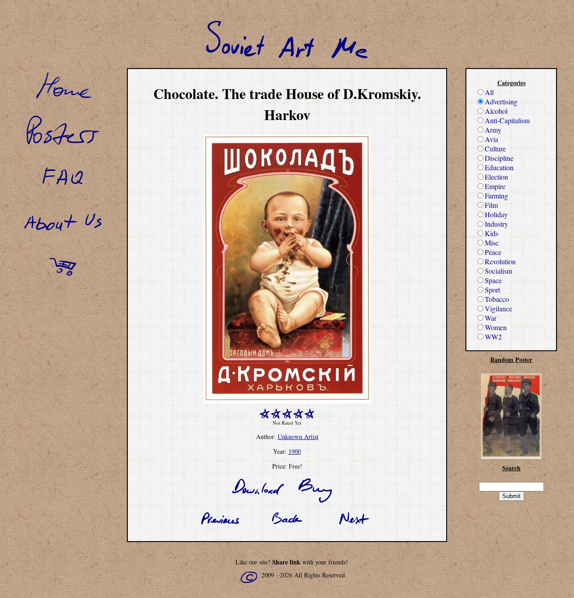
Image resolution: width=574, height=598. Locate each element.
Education (499, 167)
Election (496, 176)
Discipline (499, 158)
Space (493, 280)
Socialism (498, 270)
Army (493, 129)
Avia (491, 139)
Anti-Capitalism (507, 120)
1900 (294, 451)
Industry (496, 223)
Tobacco (497, 299)
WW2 (493, 336)
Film (491, 205)
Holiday (496, 214)
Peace (493, 252)
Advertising (501, 101)
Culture (495, 148)
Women (496, 327)
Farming (496, 195)
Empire (495, 186)
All (489, 92)
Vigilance (498, 308)
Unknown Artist (298, 436)
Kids (491, 233)
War (490, 318)
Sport (492, 289)
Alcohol (496, 111)
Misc (492, 242)
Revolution (500, 261)
